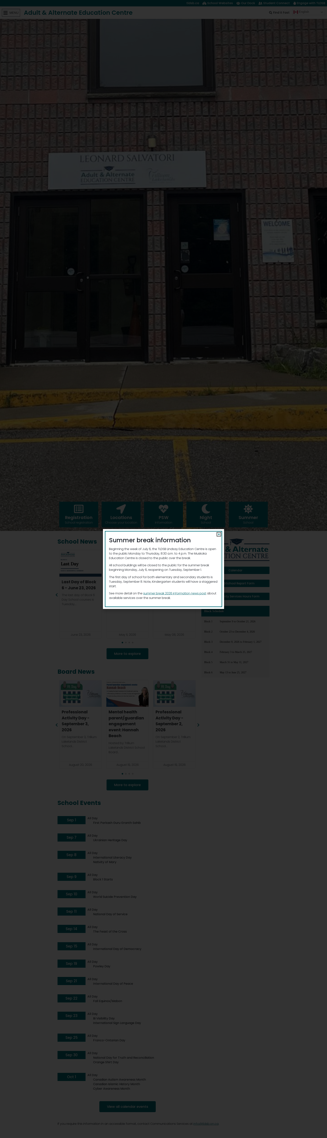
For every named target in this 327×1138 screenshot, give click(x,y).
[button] (218, 534)
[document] (163, 569)
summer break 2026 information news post (174, 593)
